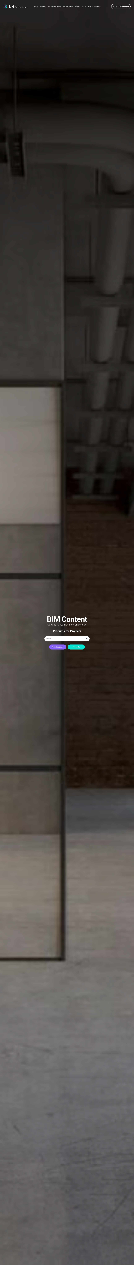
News (90, 6)
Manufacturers (57, 647)
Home (36, 6)
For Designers (68, 6)
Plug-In (77, 6)
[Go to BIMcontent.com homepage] (17, 6)
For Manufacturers (54, 6)
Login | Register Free (121, 6)
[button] (43, 6)
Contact (97, 6)
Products (76, 647)
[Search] (87, 639)
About (84, 6)
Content (43, 6)
